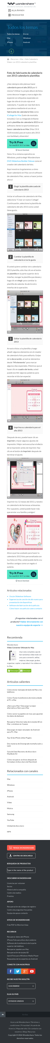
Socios (9, 886)
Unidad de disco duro (15, 826)
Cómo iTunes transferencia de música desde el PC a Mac (24, 699)
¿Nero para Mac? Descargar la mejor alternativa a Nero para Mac (21, 707)
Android (26, 42)
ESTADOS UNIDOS (16, 1001)
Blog (25, 1032)
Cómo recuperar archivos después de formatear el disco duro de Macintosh (22, 761)
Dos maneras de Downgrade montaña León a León (24, 745)
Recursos (14, 59)
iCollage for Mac (14, 115)
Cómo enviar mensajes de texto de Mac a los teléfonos (24, 691)
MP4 (9, 832)
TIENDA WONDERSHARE (23, 848)
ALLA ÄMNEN (18, 10)
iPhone (10, 42)
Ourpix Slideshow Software (20, 596)
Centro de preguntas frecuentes (19, 910)
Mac (9, 38)
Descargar (14, 671)
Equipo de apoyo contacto (17, 913)
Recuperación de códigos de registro (21, 907)
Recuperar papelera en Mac (18, 949)
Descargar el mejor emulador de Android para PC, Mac (23, 731)
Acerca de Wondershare (20, 1022)
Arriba (25, 1014)
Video (9, 802)
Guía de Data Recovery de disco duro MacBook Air (21, 752)
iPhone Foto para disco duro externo (21, 940)
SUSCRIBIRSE (13, 986)
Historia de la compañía (16, 890)
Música (10, 808)
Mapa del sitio (21, 1028)
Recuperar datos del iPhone (18, 937)
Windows (27, 38)
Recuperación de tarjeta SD (18, 952)
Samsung (10, 814)
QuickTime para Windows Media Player (23, 956)
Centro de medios (14, 893)
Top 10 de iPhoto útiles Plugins (19, 738)
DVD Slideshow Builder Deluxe (20, 161)
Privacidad (25, 1025)
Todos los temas (13, 34)
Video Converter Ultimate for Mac (20, 647)
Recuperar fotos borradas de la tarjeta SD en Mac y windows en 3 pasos (24, 723)
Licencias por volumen (16, 883)
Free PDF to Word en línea (17, 925)
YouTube (10, 820)
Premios (10, 896)
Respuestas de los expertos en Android (22, 959)
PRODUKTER (18, 15)
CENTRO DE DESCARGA (23, 856)
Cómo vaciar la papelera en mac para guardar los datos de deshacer (25, 715)
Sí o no (25, 34)
